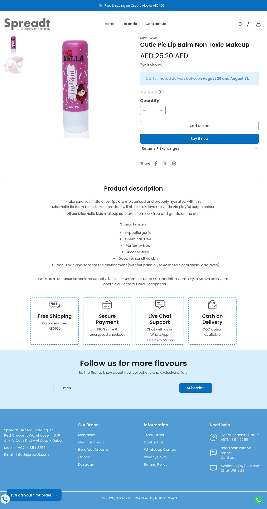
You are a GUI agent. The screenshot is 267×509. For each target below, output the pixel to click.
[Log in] (249, 24)
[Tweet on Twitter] (165, 163)
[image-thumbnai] (13, 44)
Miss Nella (148, 37)
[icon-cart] (258, 24)
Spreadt (123, 498)
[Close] (57, 495)
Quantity (149, 101)
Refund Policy (155, 464)
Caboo (84, 457)
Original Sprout (91, 442)
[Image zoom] (75, 86)
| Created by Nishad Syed (154, 498)
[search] (239, 24)
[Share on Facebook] (155, 163)
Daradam (87, 464)
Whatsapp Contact (161, 449)
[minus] (144, 110)
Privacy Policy (155, 457)
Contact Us (154, 442)
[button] (199, 126)
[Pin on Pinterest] (174, 163)
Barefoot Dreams (93, 449)
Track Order (154, 435)
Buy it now (199, 138)
